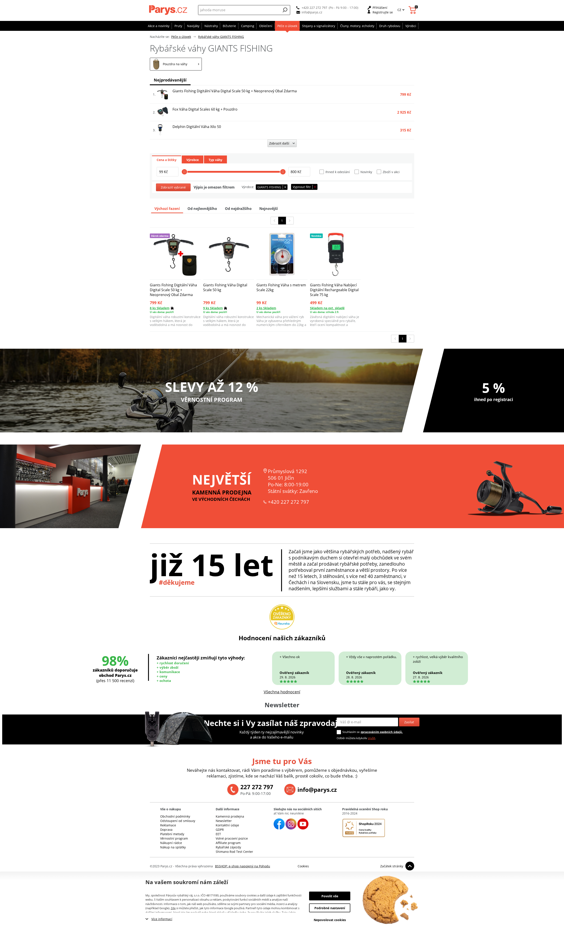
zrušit (371, 738)
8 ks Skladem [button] (159, 308)
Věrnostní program (174, 838)
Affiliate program (228, 843)
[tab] (166, 159)
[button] (285, 10)
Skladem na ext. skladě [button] (327, 308)
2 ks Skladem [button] (266, 308)
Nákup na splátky (173, 847)
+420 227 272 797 (314, 8)
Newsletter (224, 821)
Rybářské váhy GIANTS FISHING (221, 37)
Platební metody (172, 834)
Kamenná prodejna (230, 816)
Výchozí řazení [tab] (167, 208)
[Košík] (413, 10)
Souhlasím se (351, 732)
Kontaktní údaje (227, 825)
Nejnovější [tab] (268, 208)
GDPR (220, 829)
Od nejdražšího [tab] (238, 208)
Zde (173, 908)
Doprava (166, 829)
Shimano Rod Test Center (234, 852)
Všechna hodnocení (282, 691)
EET (218, 834)
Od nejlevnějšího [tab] (202, 208)
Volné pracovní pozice (232, 838)
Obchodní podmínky (175, 816)
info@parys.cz (312, 12)
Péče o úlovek (181, 37)
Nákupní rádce (171, 843)
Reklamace (168, 825)
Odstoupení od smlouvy (177, 821)
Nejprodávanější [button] (170, 80)
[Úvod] (168, 10)
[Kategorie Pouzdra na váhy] (176, 64)
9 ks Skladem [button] (213, 308)
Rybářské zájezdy (228, 847)
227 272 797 (256, 787)
